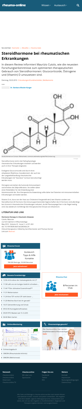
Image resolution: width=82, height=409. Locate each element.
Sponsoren (26, 377)
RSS (43, 380)
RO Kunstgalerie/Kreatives (15, 309)
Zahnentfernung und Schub (15, 305)
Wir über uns (27, 375)
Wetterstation (10, 292)
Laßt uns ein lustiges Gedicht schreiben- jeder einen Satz (21, 284)
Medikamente (48, 80)
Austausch (60, 5)
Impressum (66, 377)
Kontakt (65, 375)
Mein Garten (10, 317)
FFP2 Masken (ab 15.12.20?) (15, 313)
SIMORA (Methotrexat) (11, 357)
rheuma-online (8, 375)
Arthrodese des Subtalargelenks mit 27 (20, 280)
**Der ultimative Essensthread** (18, 288)
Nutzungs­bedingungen (70, 380)
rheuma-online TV (9, 382)
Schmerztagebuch (10, 349)
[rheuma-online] (14, 6)
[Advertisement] (41, 28)
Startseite (15, 48)
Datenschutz (66, 382)
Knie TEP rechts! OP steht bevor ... (18, 296)
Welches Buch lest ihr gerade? (16, 301)
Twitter (44, 377)
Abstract (12, 231)
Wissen (45, 5)
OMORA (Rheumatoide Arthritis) (15, 353)
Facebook (45, 375)
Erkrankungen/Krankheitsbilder (30, 80)
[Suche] (78, 5)
